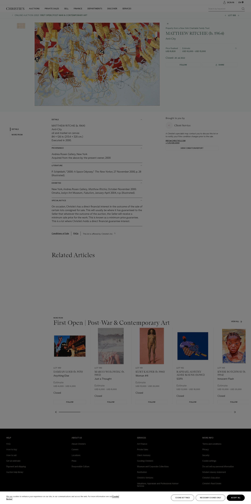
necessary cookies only (210, 498)
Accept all (235, 498)
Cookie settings (182, 498)
